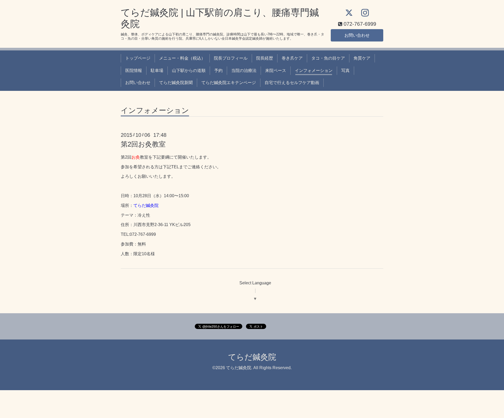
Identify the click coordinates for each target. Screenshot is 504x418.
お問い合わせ (357, 35)
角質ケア (362, 58)
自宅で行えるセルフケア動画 (292, 82)
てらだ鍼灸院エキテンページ (228, 82)
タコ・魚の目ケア (328, 58)
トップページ (137, 58)
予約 (218, 70)
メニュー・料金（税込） (182, 58)
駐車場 (157, 70)
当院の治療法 (243, 70)
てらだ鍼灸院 (252, 357)
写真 (345, 70)
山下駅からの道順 (189, 70)
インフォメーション (314, 70)
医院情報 (133, 70)
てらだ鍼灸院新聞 (176, 82)
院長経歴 (264, 58)
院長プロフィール (231, 58)
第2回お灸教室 (143, 144)
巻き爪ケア (292, 58)
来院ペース (275, 70)
